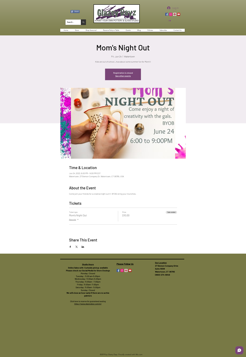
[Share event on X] (76, 247)
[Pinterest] (174, 14)
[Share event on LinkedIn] (83, 247)
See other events (123, 76)
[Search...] (83, 22)
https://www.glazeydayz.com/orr (87, 304)
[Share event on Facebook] (70, 247)
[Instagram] (170, 14)
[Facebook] (166, 14)
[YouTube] (178, 14)
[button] (169, 20)
